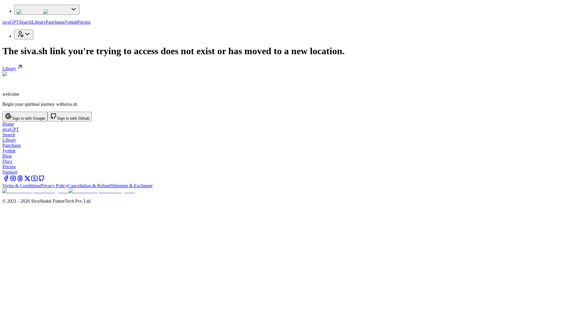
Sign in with (28, 118)
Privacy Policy (54, 185)
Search (25, 22)
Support (9, 172)
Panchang (55, 22)
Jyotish (70, 22)
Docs (7, 161)
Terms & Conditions (21, 185)
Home (8, 124)
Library (39, 22)
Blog (7, 156)
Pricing (84, 22)
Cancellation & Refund (89, 185)
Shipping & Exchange (132, 185)
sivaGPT (10, 22)
